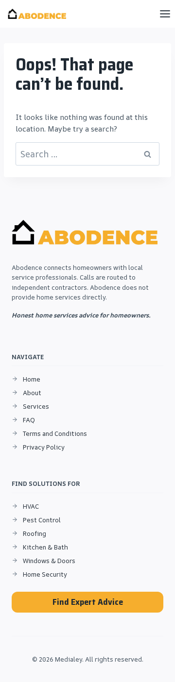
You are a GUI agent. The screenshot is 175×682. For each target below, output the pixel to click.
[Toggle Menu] (165, 14)
